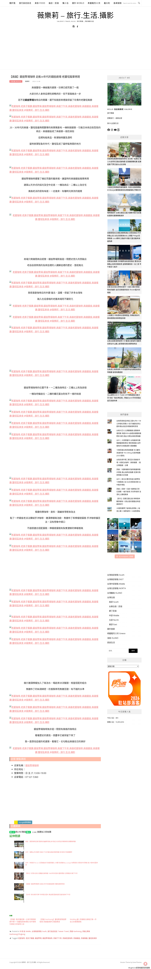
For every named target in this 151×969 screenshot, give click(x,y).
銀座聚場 (38, 938)
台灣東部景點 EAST (115, 579)
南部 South (114, 602)
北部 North (114, 620)
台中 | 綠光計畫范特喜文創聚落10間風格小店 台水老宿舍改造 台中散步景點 (128, 482)
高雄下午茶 (57, 938)
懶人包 (65, 3)
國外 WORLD (78, 3)
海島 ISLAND (112, 638)
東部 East (113, 624)
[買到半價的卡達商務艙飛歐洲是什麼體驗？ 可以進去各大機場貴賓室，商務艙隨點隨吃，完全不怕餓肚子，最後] (112, 523)
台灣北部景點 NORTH (116, 588)
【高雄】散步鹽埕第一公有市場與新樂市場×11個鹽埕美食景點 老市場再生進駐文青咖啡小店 (22, 921)
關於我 (12, 3)
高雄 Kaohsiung (75, 931)
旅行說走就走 (25, 3)
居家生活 (111, 642)
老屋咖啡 (21, 938)
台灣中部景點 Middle (116, 584)
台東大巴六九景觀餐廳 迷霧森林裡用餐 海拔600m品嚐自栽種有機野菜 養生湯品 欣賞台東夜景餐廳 (128, 433)
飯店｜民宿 (54, 3)
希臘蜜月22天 (94, 3)
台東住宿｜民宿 (115, 606)
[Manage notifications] (145, 964)
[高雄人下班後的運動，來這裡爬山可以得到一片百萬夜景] (136, 523)
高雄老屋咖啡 (67, 938)
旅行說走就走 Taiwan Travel (58, 931)
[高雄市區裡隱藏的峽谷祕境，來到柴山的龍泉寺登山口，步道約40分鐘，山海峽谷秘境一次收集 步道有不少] (112, 546)
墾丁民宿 (113, 611)
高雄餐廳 (84, 938)
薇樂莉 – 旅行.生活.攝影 (75, 15)
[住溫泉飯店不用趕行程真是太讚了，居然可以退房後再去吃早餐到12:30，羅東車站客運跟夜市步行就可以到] (112, 535)
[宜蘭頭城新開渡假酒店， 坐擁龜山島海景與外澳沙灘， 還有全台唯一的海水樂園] (124, 523)
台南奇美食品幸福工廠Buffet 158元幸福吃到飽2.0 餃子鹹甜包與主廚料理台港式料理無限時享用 (128, 424)
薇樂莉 (27, 81)
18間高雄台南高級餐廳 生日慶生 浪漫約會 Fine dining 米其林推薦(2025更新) (128, 453)
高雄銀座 (76, 938)
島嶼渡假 (117, 3)
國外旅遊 (111, 629)
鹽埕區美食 (92, 938)
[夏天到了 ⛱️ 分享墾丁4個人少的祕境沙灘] (136, 546)
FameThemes (137, 962)
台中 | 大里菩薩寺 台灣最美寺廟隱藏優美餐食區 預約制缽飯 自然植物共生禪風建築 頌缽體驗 (128, 443)
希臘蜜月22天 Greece (116, 633)
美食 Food (40, 3)
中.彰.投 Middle (16, 81)
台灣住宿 (111, 597)
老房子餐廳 (30, 938)
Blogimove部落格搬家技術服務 (139, 968)
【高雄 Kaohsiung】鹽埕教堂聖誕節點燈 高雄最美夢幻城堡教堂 (53, 920)
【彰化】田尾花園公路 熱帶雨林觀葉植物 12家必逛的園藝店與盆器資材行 (128, 501)
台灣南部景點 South (39, 931)
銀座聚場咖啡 (32, 765)
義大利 (107, 3)
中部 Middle (114, 615)
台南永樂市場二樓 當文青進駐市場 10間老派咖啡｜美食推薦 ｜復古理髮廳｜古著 (128, 462)
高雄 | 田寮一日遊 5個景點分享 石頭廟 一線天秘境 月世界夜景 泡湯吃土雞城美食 (128, 492)
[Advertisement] (75, 51)
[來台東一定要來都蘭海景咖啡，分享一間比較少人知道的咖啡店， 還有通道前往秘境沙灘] (124, 546)
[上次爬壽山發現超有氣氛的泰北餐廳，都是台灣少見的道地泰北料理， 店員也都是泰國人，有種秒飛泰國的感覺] (136, 535)
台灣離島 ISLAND (114, 593)
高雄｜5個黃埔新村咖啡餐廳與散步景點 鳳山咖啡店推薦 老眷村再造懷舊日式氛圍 (128, 472)
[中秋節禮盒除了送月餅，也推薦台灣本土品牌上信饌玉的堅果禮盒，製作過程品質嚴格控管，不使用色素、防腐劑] (124, 535)
